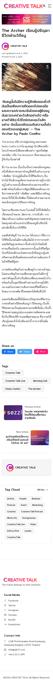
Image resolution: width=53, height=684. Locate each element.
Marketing (37, 505)
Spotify (11, 619)
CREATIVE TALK (25, 468)
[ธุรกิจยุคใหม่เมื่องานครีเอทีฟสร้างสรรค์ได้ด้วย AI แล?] (38, 437)
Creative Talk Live (15, 380)
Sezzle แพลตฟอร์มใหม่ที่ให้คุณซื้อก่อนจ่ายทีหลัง (36, 414)
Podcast (11, 505)
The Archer (34, 388)
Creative (11, 511)
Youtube (12, 614)
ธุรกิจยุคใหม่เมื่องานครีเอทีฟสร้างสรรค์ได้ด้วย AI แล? (17, 439)
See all (41, 489)
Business (36, 498)
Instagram (13, 610)
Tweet (26, 351)
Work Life (12, 517)
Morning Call (40, 380)
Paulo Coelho (12, 388)
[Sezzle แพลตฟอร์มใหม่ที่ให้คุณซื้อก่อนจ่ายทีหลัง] (14, 412)
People (23, 498)
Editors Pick (13, 530)
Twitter (12, 605)
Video (33, 524)
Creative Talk (12, 372)
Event (24, 505)
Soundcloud (14, 624)
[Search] (49, 6)
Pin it (42, 351)
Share (10, 351)
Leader (28, 530)
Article (10, 498)
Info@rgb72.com (16, 649)
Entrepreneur (29, 517)
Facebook (13, 600)
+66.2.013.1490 (16, 654)
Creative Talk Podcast (32, 511)
